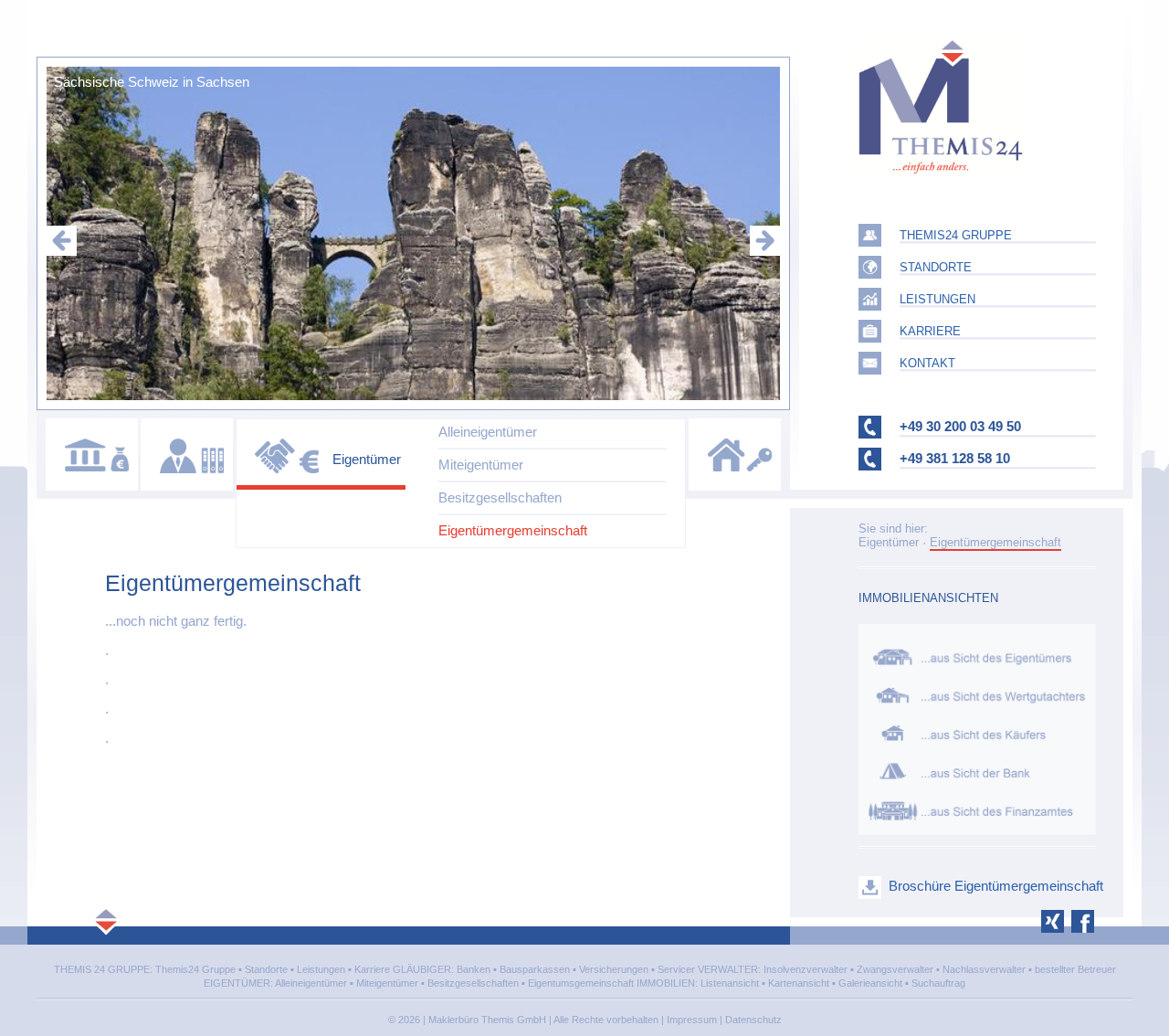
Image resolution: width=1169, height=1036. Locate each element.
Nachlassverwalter (984, 969)
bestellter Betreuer (1075, 969)
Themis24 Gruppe (195, 969)
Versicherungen (613, 969)
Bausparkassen (535, 969)
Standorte (266, 969)
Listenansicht (729, 983)
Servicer (676, 969)
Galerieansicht (870, 983)
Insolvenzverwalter (806, 969)
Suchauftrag (938, 983)
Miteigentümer (480, 464)
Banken (473, 969)
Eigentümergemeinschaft (512, 530)
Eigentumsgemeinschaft (581, 983)
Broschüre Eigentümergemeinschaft (996, 885)
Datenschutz (753, 1019)
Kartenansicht (798, 983)
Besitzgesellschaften (500, 497)
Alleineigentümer (487, 431)
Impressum (692, 1019)
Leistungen (321, 969)
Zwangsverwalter (895, 969)
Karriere (372, 969)
